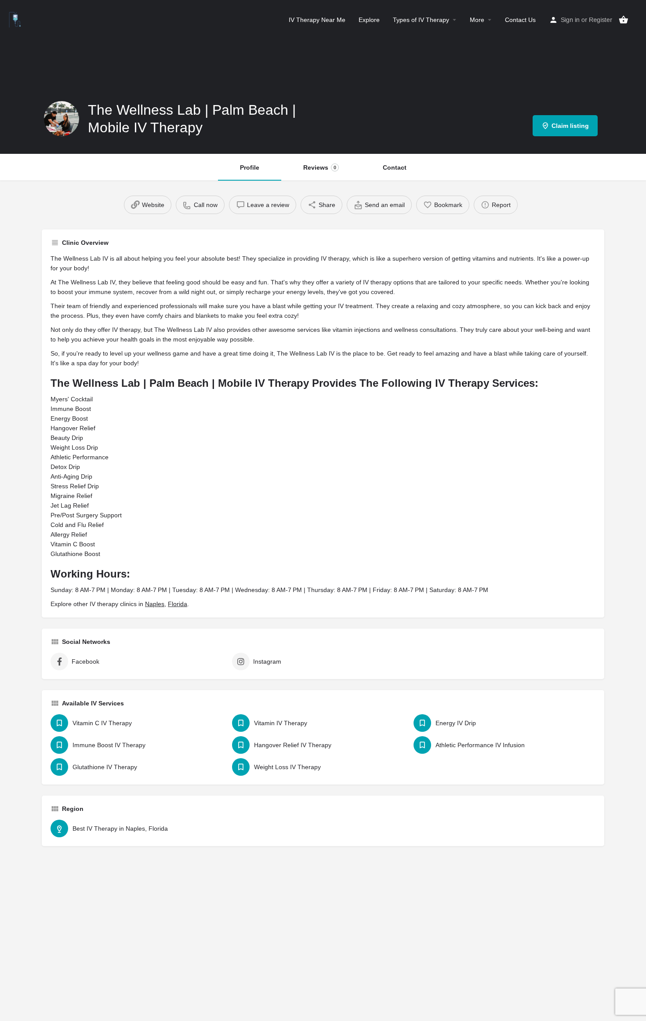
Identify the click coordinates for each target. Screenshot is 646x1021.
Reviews (319, 167)
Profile (249, 167)
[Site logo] (16, 18)
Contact (394, 167)
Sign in (570, 19)
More (477, 19)
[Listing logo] (61, 118)
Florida (177, 603)
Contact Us (520, 19)
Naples (154, 603)
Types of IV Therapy (421, 19)
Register (600, 19)
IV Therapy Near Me (317, 19)
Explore (369, 19)
